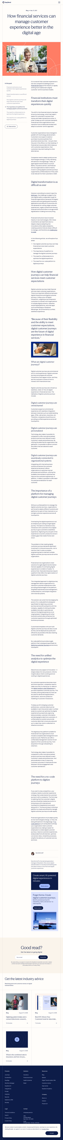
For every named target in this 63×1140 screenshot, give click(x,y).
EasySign (7, 1080)
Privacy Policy (8, 1118)
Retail (24, 1083)
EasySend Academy (47, 1088)
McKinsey (34, 195)
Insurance (26, 1075)
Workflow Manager (9, 1083)
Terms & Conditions (10, 1112)
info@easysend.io (28, 1112)
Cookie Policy (45, 1129)
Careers (44, 1101)
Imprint (6, 1115)
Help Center (45, 1086)
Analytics (7, 1094)
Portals (6, 1091)
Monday (7, 1102)
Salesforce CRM (9, 1099)
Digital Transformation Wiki (49, 1080)
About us (44, 1098)
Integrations (8, 1088)
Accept (52, 1133)
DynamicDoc (8, 1077)
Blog (43, 1075)
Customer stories (46, 1083)
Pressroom (45, 1103)
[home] (6, 2)
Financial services (27, 1077)
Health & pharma (27, 1080)
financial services (36, 85)
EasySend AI (8, 1086)
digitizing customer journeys (40, 645)
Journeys (7, 1075)
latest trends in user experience (44, 688)
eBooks (44, 1077)
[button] (59, 2)
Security (7, 1097)
